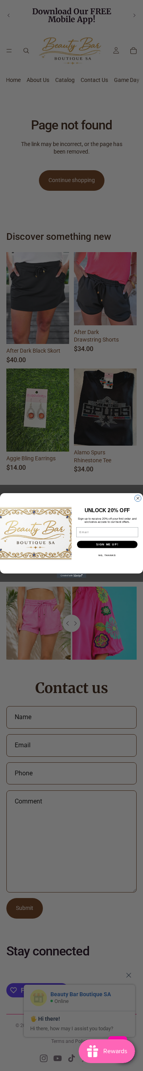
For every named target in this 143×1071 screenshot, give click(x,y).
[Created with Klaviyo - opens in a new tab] (71, 575)
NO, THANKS (107, 555)
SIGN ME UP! (107, 544)
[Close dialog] (138, 498)
